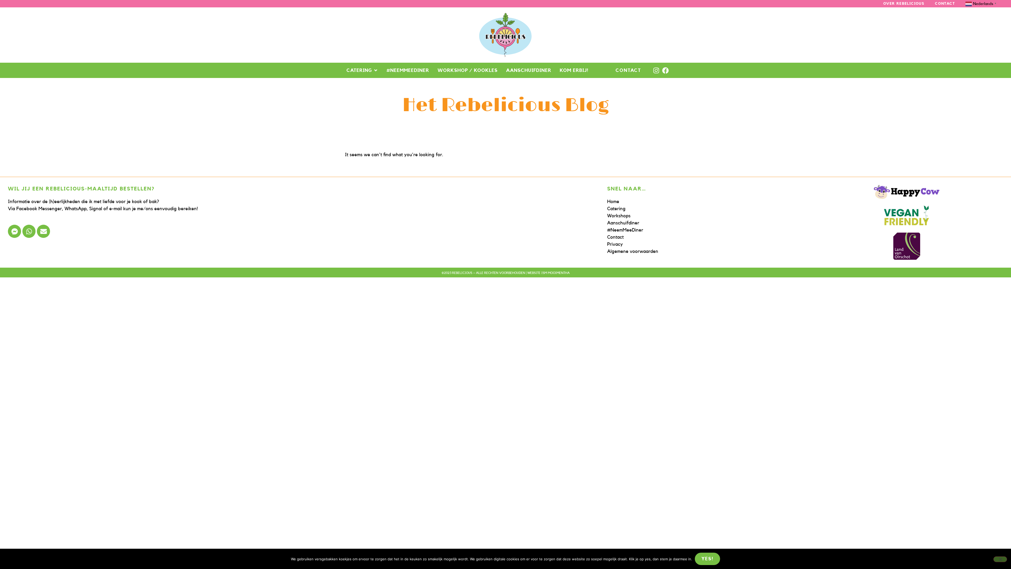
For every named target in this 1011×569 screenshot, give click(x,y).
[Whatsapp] (29, 231)
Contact (945, 4)
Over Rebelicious (903, 4)
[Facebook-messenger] (14, 231)
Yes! (707, 558)
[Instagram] (656, 70)
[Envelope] (43, 231)
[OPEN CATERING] (375, 70)
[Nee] (1000, 559)
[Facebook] (665, 70)
